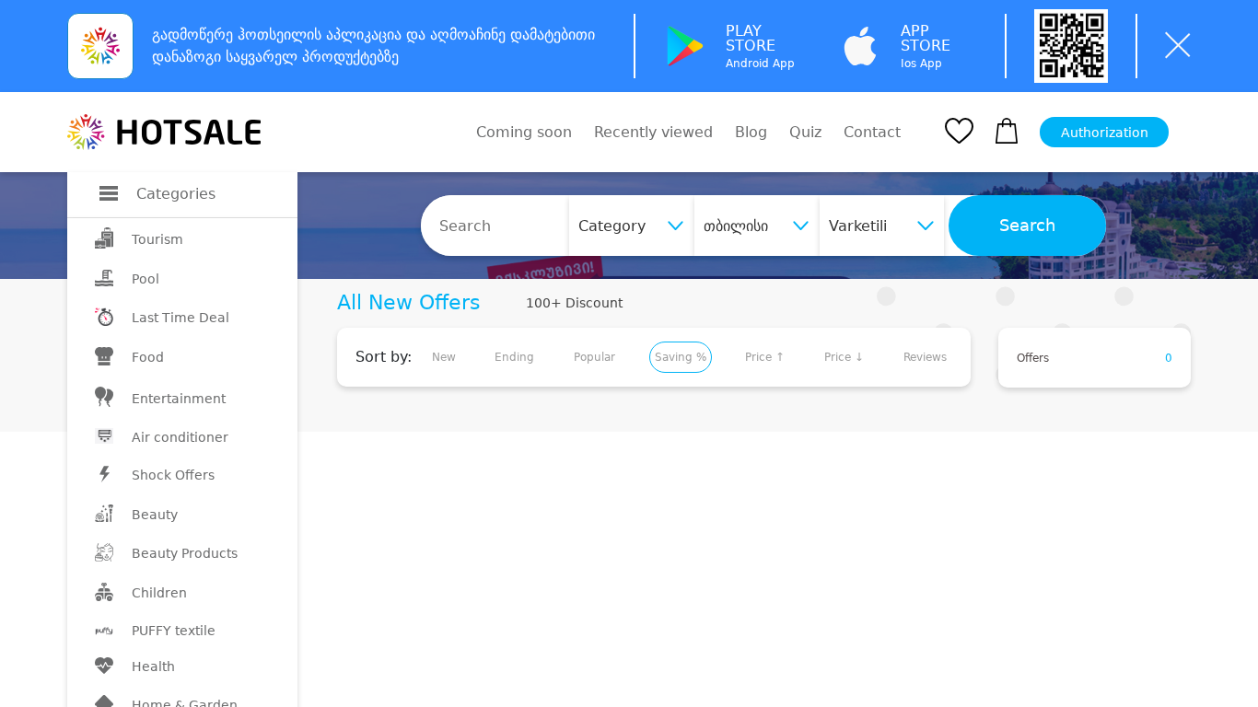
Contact (872, 132)
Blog (751, 132)
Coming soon (524, 132)
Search (1027, 225)
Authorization (1104, 132)
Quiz (805, 132)
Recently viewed (653, 132)
